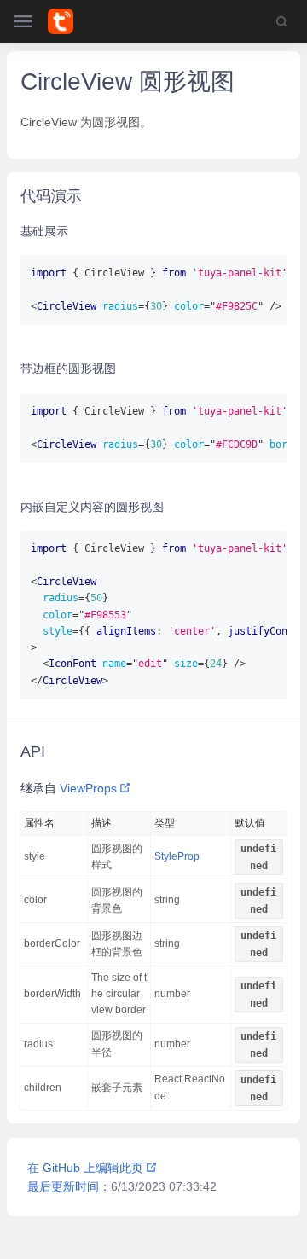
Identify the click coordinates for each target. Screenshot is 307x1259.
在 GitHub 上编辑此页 (85, 1168)
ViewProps (88, 788)
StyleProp (177, 856)
